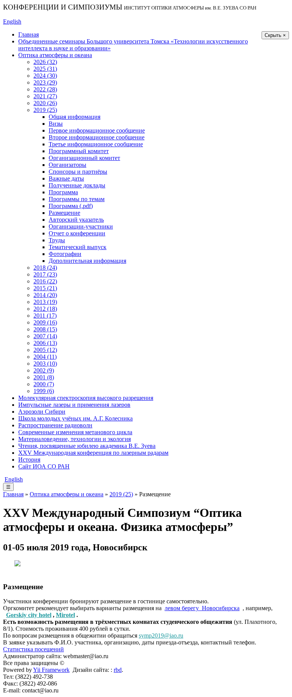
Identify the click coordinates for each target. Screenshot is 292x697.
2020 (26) (45, 103)
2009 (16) (45, 322)
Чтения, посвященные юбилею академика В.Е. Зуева (87, 446)
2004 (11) (45, 356)
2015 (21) (45, 288)
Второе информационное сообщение (96, 137)
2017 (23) (45, 274)
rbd (118, 670)
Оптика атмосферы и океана (55, 55)
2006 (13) (45, 343)
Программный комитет (79, 151)
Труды (57, 240)
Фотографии (65, 254)
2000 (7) (43, 384)
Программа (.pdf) (71, 206)
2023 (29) (45, 82)
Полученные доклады (77, 185)
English (12, 21)
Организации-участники (81, 226)
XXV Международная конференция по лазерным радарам (93, 452)
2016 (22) (45, 281)
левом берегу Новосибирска (202, 608)
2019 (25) (45, 110)
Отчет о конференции (77, 233)
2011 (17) (45, 315)
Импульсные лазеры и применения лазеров (74, 404)
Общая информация (74, 117)
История (29, 459)
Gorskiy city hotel (28, 615)
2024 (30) (45, 75)
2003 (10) (45, 363)
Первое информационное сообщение (97, 130)
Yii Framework (51, 670)
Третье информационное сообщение (96, 144)
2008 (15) (45, 329)
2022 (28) (45, 89)
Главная (28, 34)
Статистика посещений (33, 649)
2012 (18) (45, 308)
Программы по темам (77, 199)
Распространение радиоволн (55, 425)
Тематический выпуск (77, 247)
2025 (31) (45, 69)
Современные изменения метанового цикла (75, 432)
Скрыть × (275, 35)
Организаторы (67, 164)
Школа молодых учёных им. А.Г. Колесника (75, 418)
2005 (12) (45, 350)
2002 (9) (43, 370)
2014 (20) (45, 295)
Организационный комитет (84, 158)
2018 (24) (45, 267)
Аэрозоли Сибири (41, 411)
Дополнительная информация (87, 260)
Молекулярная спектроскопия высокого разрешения (85, 398)
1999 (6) (43, 391)
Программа (63, 192)
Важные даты (66, 178)
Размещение (64, 212)
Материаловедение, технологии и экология (74, 439)
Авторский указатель (76, 219)
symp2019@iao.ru (161, 635)
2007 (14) (45, 336)
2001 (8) (43, 377)
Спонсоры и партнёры (78, 171)
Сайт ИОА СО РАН (44, 466)
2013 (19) (45, 302)
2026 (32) (45, 62)
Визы (56, 123)
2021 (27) (45, 96)
